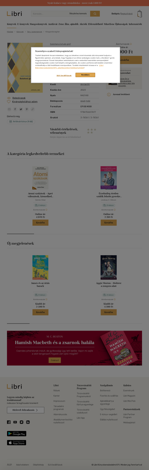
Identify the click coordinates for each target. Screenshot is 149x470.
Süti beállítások (64, 76)
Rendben (85, 75)
